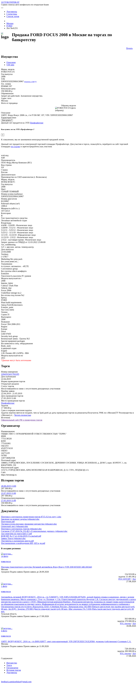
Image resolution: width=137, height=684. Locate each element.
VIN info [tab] (10, 65)
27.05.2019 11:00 (8, 500)
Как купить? (7, 120)
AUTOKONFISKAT (10, 2)
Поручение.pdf (8, 521)
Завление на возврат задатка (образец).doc (20, 519)
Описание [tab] (11, 62)
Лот (134, 579)
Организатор (12, 668)
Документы (11, 672)
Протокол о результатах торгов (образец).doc (21, 529)
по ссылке (15, 146)
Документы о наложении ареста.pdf (17, 541)
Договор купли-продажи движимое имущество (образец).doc (29, 524)
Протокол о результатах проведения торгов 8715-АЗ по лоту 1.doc (31, 517)
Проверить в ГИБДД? (30, 81)
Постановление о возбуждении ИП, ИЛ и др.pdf (23, 543)
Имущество (11, 663)
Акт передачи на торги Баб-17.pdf (16, 533)
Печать (129, 48)
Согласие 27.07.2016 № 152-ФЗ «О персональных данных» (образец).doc (34, 531)
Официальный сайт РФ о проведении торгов (21, 420)
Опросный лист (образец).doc (14, 526)
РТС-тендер (125, 623)
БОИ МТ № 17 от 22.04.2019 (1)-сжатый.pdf (21, 536)
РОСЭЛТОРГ (124, 579)
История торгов (13, 670)
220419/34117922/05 (10, 374)
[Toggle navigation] (2, 7)
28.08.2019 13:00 (8, 486)
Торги (9, 665)
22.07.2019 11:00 (8, 493)
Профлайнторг (36, 123)
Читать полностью (22, 415)
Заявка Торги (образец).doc (13, 538)
